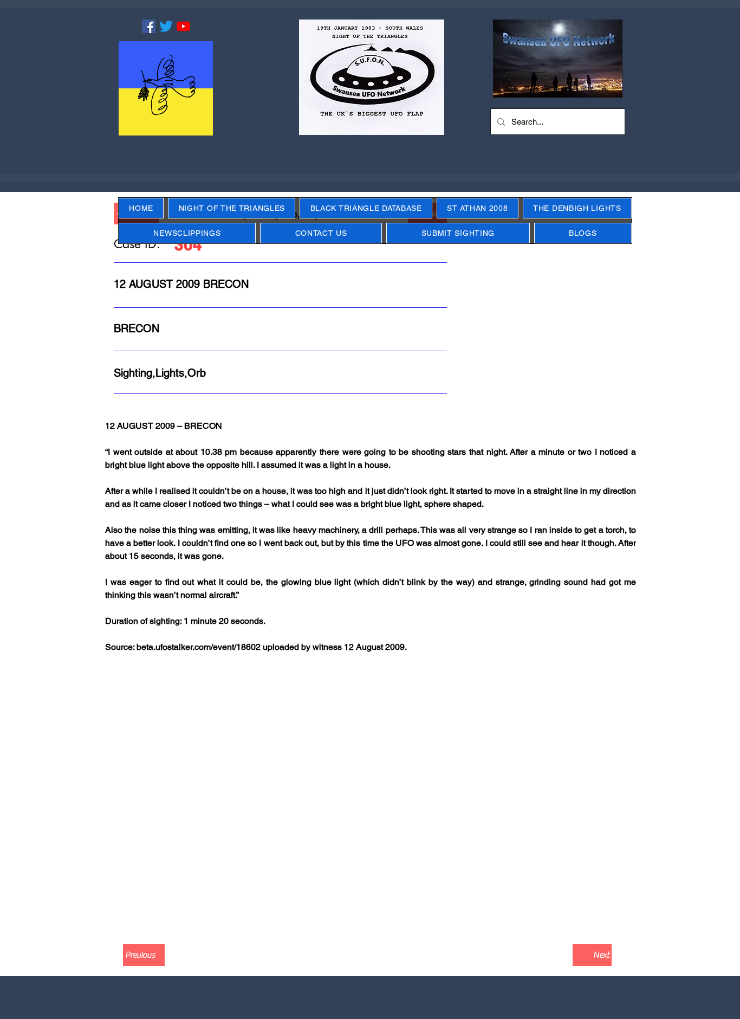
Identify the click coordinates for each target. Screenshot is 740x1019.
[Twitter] (166, 26)
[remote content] (370, 803)
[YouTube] (183, 26)
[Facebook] (148, 26)
